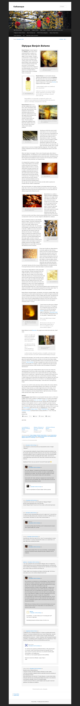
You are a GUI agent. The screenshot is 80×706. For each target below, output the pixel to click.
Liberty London (34, 409)
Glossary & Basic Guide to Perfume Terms (55, 30)
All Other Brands (27, 30)
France (40, 400)
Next (65, 39)
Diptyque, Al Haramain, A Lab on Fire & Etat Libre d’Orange (39, 428)
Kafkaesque (19, 6)
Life (23, 35)
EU (46, 400)
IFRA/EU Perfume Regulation (42, 32)
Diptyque (42, 310)
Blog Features (42, 30)
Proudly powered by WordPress (43, 701)
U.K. (37, 400)
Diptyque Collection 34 (26, 437)
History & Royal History (54, 32)
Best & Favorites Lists (31, 32)
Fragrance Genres (35, 30)
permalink (42, 437)
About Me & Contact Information (32, 35)
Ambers (31, 435)
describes (54, 82)
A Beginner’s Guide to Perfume (19, 32)
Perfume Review (43, 435)
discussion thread (53, 312)
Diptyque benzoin (53, 436)
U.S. (35, 400)
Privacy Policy (16, 694)
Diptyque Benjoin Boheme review (44, 436)
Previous (61, 39)
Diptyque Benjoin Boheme (32, 436)
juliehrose (25, 562)
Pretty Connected (29, 362)
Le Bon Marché (44, 409)
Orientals (38, 435)
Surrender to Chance (26, 410)
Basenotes (34, 330)
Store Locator (26, 407)
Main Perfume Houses (18, 30)
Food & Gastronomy (17, 35)
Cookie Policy (16, 695)
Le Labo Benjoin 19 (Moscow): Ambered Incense (26, 428)
